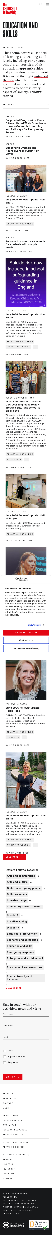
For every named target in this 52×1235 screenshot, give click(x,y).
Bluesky (8, 1159)
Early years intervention (22, 934)
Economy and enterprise (22, 940)
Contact (8, 1103)
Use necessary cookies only (26, 648)
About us (8, 1094)
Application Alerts (16, 1057)
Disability (13, 737)
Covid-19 (12, 915)
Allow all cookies (26, 632)
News (10, 1051)
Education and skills (20, 224)
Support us (10, 1098)
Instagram (9, 1169)
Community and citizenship (24, 906)
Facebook (8, 1174)
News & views (11, 1115)
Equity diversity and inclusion (19, 978)
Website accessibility (16, 1142)
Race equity (14, 459)
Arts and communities (21, 876)
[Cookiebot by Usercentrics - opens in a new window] (15, 579)
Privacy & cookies (14, 1147)
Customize (24, 640)
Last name (8, 1026)
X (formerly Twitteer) (16, 1155)
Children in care (17, 894)
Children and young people (24, 888)
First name (8, 1014)
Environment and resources (24, 967)
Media (6, 1108)
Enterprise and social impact (25, 958)
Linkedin (8, 1164)
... (35, 347)
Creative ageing (17, 921)
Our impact (9, 1125)
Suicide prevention (18, 347)
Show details (34, 625)
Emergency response (20, 952)
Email (5, 1037)
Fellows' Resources (15, 1130)
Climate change (17, 900)
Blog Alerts (12, 1062)
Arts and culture (17, 882)
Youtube (8, 1178)
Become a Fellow (13, 1134)
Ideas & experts (12, 1120)
